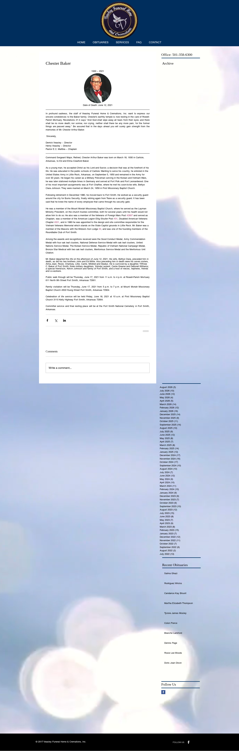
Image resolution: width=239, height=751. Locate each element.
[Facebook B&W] (188, 742)
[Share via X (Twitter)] (56, 320)
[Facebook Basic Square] (163, 692)
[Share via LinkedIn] (64, 320)
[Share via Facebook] (47, 320)
